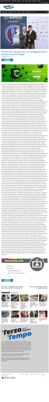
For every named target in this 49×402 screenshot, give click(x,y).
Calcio (23, 0)
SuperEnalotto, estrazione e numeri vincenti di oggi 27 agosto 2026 (24, 320)
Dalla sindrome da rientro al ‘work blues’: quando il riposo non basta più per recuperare (6, 304)
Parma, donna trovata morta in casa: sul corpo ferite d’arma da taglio (5, 320)
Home (2, 14)
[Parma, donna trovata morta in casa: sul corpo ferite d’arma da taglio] (6, 314)
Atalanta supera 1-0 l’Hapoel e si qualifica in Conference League (15, 320)
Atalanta (19, 0)
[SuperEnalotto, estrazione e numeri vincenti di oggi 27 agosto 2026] (24, 314)
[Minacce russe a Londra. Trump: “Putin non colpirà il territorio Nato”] (43, 297)
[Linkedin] (44, 3)
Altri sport (34, 0)
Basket (30, 0)
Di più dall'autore (14, 292)
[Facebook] (40, 3)
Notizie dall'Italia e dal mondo (10, 14)
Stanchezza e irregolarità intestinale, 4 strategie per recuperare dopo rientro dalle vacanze (23, 305)
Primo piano (14, 0)
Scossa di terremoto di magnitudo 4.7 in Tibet (43, 319)
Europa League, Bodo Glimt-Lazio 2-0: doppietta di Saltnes (39, 287)
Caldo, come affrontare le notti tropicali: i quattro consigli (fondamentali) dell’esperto (14, 305)
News (39, 0)
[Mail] (46, 3)
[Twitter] (5, 60)
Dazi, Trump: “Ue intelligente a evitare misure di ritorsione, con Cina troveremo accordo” (12, 287)
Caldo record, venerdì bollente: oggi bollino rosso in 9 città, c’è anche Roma (34, 304)
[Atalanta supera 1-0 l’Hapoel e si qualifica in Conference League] (15, 314)
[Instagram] (42, 3)
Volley (26, 0)
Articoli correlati (6, 292)
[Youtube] (47, 3)
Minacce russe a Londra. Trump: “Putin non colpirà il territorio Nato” (43, 304)
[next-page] (46, 292)
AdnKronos (5, 56)
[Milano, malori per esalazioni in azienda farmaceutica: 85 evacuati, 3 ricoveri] (34, 314)
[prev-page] (45, 292)
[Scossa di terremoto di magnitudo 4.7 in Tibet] (43, 314)
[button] (46, 12)
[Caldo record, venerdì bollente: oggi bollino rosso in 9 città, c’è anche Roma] (34, 297)
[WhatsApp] (8, 60)
